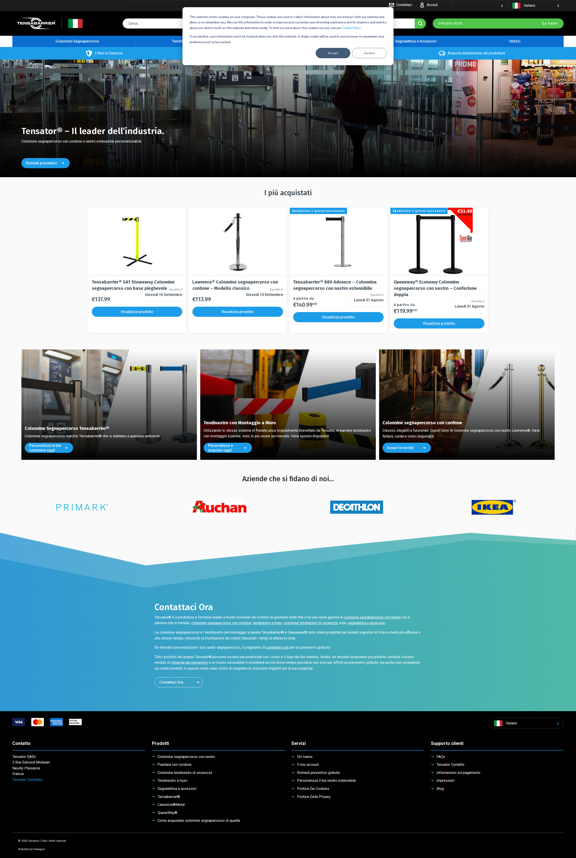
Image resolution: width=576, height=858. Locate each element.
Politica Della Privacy (314, 797)
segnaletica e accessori (366, 623)
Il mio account (308, 764)
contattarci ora (277, 647)
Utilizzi (514, 41)
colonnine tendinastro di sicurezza (311, 623)
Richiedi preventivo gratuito (318, 773)
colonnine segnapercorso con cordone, (221, 623)
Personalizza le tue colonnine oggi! (45, 447)
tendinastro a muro (267, 623)
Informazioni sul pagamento (458, 773)
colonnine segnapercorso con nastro (372, 617)
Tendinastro (182, 41)
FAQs (440, 757)
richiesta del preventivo (189, 662)
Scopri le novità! (400, 448)
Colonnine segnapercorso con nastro (186, 757)
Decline (369, 53)
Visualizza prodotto (137, 312)
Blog (440, 788)
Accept (333, 53)
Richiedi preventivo (41, 163)
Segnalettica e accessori (177, 788)
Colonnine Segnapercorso (77, 41)
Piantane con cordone (174, 764)
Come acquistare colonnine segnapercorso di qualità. (199, 820)
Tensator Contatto (450, 764)
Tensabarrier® (169, 797)
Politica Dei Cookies (313, 788)
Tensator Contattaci (27, 780)
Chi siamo (305, 757)
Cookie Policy (351, 28)
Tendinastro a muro (172, 780)
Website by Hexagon (31, 849)
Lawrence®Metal (171, 804)
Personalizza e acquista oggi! (220, 447)
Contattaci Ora (171, 682)
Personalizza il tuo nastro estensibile (326, 780)
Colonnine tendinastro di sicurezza (185, 773)
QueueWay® (167, 813)
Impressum (445, 780)
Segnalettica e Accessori (415, 41)
